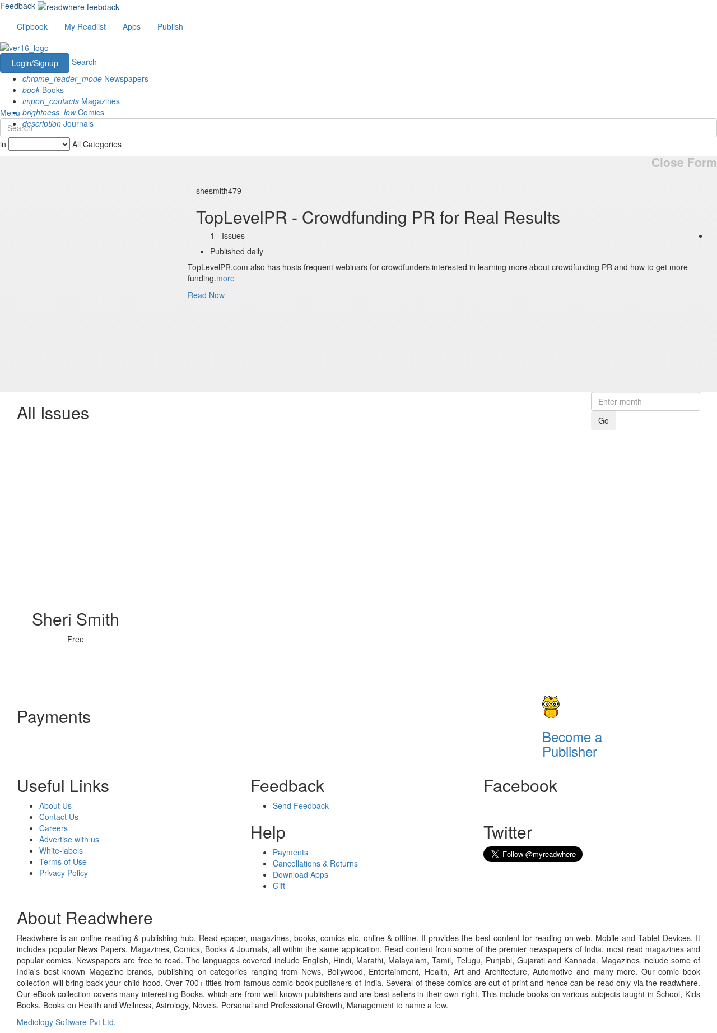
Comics (63, 112)
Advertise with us (69, 839)
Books (43, 89)
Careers (53, 827)
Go (603, 420)
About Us (55, 805)
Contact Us (58, 816)
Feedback (17, 5)
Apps (132, 26)
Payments (290, 852)
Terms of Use (63, 861)
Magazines (71, 100)
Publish (170, 26)
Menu (10, 112)
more (225, 278)
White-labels (61, 850)
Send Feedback (301, 805)
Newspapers (85, 78)
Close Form (684, 162)
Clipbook (32, 26)
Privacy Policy (63, 872)
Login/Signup (35, 62)
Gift (279, 885)
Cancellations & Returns (315, 863)
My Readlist (85, 26)
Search (84, 61)
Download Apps (300, 874)
